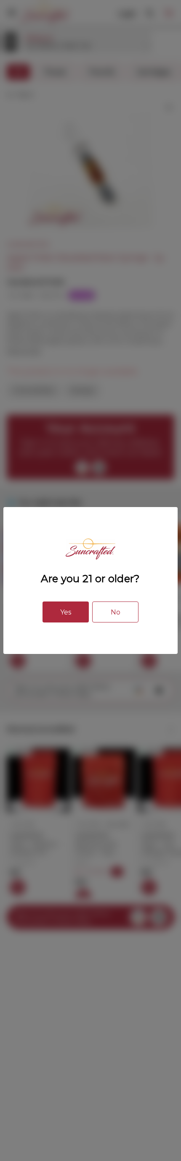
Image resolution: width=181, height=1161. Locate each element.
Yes (65, 612)
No (115, 612)
